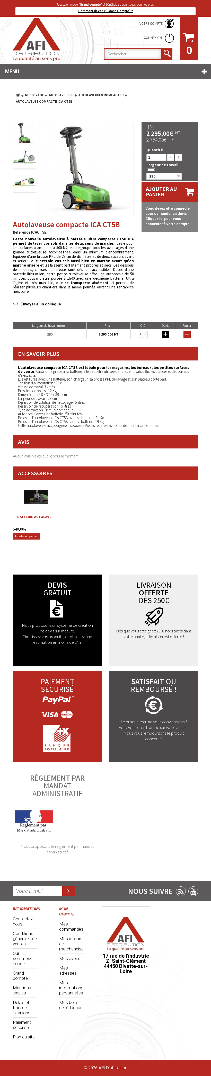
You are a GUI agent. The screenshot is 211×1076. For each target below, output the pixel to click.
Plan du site (24, 1036)
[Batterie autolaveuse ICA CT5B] (36, 497)
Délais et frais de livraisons (21, 1007)
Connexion (153, 38)
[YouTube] (193, 891)
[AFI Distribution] (41, 39)
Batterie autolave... (36, 517)
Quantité (154, 150)
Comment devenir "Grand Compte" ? (105, 11)
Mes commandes (71, 926)
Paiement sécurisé (22, 1025)
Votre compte (151, 23)
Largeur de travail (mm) (162, 167)
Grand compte (20, 976)
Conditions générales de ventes (25, 938)
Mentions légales (22, 990)
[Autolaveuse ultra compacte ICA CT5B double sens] (86, 169)
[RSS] (181, 891)
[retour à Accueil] (20, 95)
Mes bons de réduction (71, 1005)
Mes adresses (68, 970)
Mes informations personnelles (71, 987)
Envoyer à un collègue (41, 304)
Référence (21, 232)
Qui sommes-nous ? (22, 958)
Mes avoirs (69, 958)
